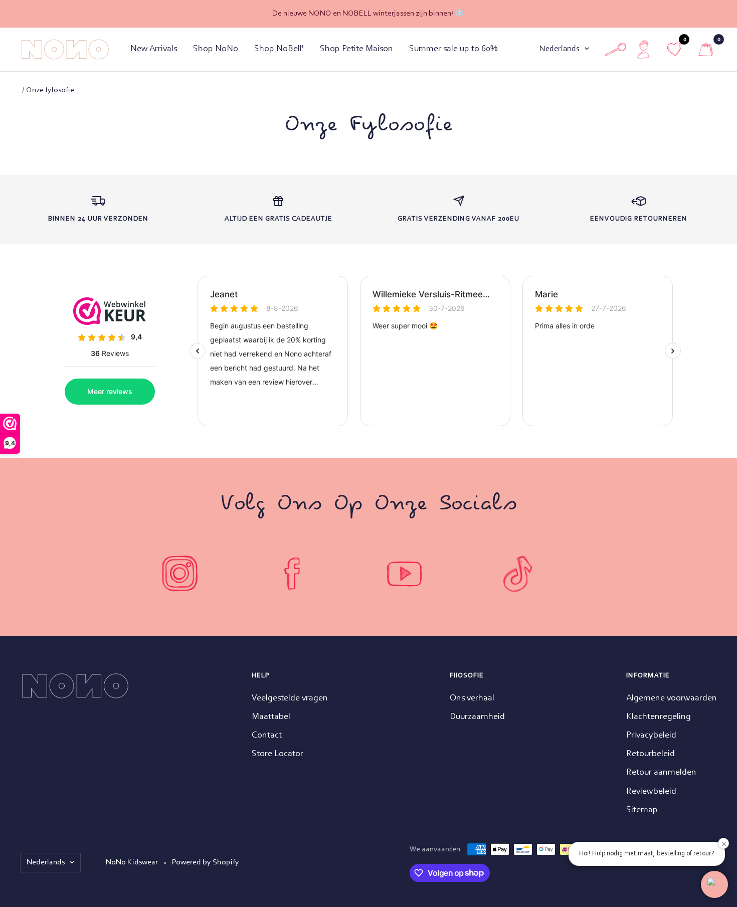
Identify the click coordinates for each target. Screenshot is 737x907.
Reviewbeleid (651, 791)
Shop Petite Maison (356, 49)
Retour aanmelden (661, 772)
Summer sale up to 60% (453, 49)
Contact (267, 735)
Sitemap (642, 810)
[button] (714, 884)
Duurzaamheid (477, 716)
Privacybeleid (651, 735)
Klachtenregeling (658, 716)
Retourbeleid (650, 754)
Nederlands (559, 49)
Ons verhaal (472, 698)
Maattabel (271, 716)
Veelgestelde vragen (290, 698)
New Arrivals (153, 49)
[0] (705, 49)
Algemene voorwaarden (671, 698)
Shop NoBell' (279, 49)
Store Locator (277, 754)
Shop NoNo (215, 49)
